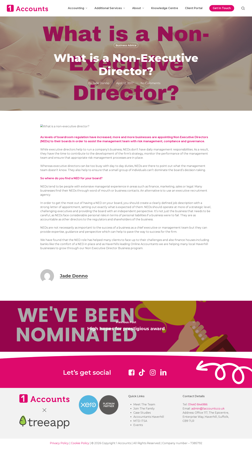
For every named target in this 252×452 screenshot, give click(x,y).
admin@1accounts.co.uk (208, 408)
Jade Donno (101, 83)
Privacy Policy (59, 443)
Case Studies (142, 412)
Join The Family (144, 408)
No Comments (150, 83)
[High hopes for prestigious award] (126, 326)
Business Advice (126, 45)
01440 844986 (197, 404)
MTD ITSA (140, 421)
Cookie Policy (80, 443)
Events (138, 425)
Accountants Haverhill (148, 416)
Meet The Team (144, 404)
